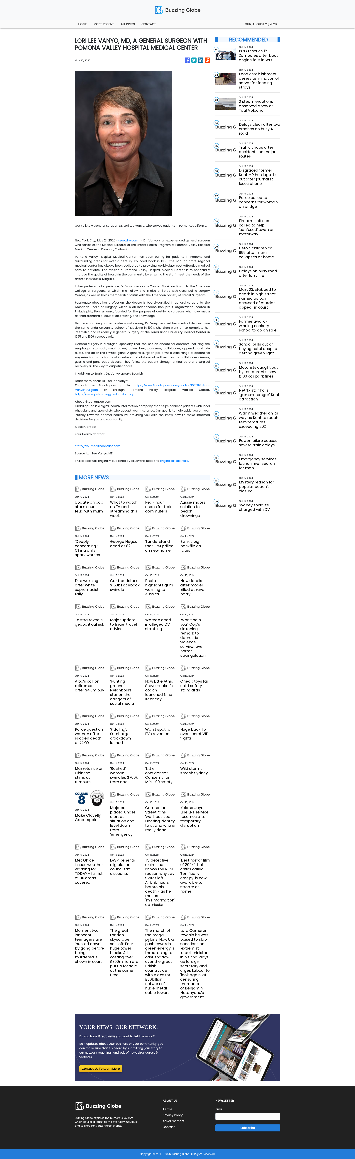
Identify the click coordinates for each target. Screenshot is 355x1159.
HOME (82, 24)
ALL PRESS (128, 24)
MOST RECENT (104, 24)
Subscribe (248, 1128)
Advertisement (174, 1121)
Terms (167, 1109)
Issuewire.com (128, 240)
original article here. (174, 461)
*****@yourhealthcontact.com (97, 446)
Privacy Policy (173, 1115)
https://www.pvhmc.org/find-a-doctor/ (104, 394)
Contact (169, 1127)
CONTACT (148, 24)
